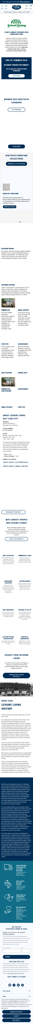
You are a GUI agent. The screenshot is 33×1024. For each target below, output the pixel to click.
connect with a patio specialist (16, 675)
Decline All (16, 1020)
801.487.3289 (7, 430)
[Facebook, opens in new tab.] (14, 985)
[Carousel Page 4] (14, 221)
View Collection (9, 207)
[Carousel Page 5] (16, 221)
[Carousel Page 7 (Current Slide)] (20, 221)
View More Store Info (13, 512)
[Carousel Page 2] (11, 221)
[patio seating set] (16, 68)
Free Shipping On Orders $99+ (16, 1)
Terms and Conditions (12, 973)
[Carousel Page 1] (9, 221)
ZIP (22, 948)
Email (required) (7, 948)
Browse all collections (16, 164)
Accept (16, 1016)
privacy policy (14, 1001)
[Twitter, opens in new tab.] (22, 985)
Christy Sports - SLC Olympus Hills (15, 462)
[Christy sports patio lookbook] (16, 97)
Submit (7, 957)
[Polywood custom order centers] (16, 133)
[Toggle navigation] (2, 6)
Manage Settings (16, 1012)
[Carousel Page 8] (21, 221)
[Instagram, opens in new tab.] (9, 985)
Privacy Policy (21, 973)
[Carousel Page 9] (23, 221)
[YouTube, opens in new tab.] (18, 985)
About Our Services (16, 539)
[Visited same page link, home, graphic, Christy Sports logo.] (16, 7)
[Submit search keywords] (27, 11)
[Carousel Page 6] (18, 221)
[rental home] (6, 6)
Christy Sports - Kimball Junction (15, 466)
